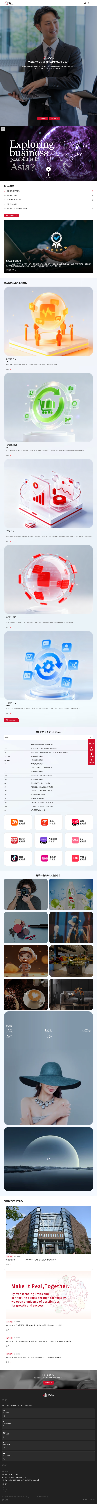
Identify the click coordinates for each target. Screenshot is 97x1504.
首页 (3, 1405)
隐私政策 (84, 1499)
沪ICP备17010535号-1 (43, 1497)
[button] (43, 123)
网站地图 (92, 1499)
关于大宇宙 (28, 1405)
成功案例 (13, 1405)
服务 (7, 1405)
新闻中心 (20, 1405)
